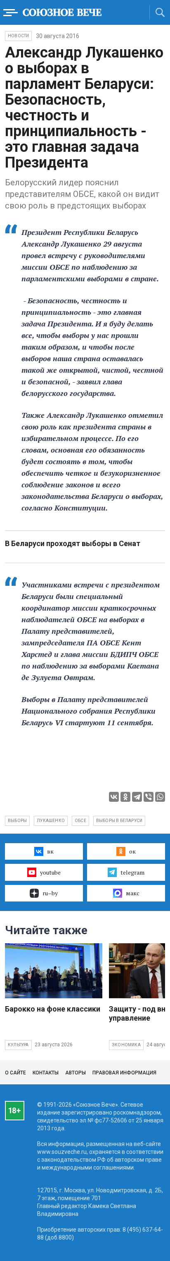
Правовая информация (124, 1073)
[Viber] (148, 797)
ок (132, 851)
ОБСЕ (80, 820)
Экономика (126, 1045)
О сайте (15, 1073)
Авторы (75, 1073)
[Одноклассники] (125, 797)
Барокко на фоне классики (52, 1008)
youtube (50, 872)
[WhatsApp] (160, 797)
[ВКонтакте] (114, 797)
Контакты (46, 1073)
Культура (18, 1045)
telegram (132, 872)
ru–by (50, 893)
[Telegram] (137, 797)
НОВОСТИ (18, 36)
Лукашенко (51, 820)
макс (132, 893)
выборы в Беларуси (119, 820)
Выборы (17, 820)
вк (50, 851)
